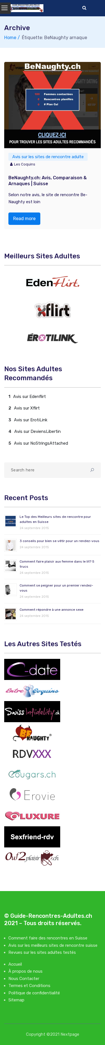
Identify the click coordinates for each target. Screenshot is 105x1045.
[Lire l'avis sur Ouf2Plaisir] (32, 857)
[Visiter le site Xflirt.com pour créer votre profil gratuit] (52, 310)
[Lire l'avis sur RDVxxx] (32, 753)
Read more (24, 218)
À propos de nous (25, 971)
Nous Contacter (23, 978)
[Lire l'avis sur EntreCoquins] (32, 690)
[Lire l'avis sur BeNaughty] (32, 732)
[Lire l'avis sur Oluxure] (32, 815)
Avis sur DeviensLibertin (37, 431)
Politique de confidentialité (34, 992)
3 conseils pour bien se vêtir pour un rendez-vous (59, 541)
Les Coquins (24, 164)
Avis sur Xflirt (27, 408)
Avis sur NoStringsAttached (41, 443)
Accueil (15, 964)
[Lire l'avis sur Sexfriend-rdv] (32, 836)
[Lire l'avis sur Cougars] (32, 774)
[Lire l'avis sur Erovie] (32, 794)
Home (10, 37)
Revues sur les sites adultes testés (42, 952)
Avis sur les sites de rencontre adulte (48, 156)
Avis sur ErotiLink (30, 419)
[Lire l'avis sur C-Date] (32, 669)
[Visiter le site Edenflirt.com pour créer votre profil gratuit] (52, 281)
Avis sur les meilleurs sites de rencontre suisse (52, 945)
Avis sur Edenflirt (29, 396)
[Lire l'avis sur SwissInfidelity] (32, 711)
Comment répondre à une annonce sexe (51, 610)
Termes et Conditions (29, 985)
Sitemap (16, 1000)
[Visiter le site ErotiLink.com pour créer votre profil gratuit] (52, 338)
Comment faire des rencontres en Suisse (47, 938)
